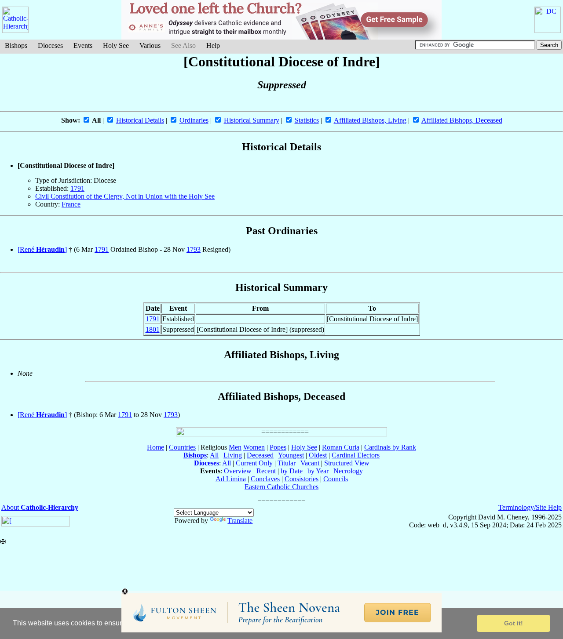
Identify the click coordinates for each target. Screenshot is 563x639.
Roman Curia (340, 447)
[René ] (42, 249)
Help (213, 45)
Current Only (254, 463)
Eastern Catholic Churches (281, 486)
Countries (182, 447)
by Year (318, 471)
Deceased (260, 455)
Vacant (309, 463)
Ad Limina (231, 479)
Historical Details (140, 120)
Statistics (307, 120)
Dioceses (50, 45)
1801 (153, 329)
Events (82, 45)
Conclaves (265, 479)
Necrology (348, 471)
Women (254, 447)
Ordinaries (193, 120)
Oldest (318, 455)
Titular (287, 463)
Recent (266, 471)
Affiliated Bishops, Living (370, 120)
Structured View (346, 463)
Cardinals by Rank (390, 447)
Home (155, 447)
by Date (292, 471)
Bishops (16, 45)
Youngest (291, 455)
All (214, 455)
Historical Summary (251, 120)
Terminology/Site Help (530, 507)
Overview (238, 471)
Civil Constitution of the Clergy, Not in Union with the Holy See (125, 196)
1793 (193, 249)
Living (232, 455)
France (71, 204)
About (39, 507)
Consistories (301, 479)
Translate (239, 520)
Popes (278, 447)
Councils (335, 479)
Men (235, 447)
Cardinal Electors (356, 455)
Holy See (116, 45)
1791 (77, 188)
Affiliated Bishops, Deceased (461, 120)
